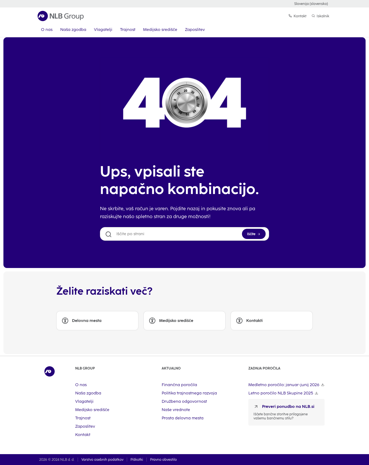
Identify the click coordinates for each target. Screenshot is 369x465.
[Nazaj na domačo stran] (61, 16)
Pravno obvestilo (163, 460)
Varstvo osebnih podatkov (102, 460)
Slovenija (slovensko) (311, 4)
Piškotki (136, 460)
